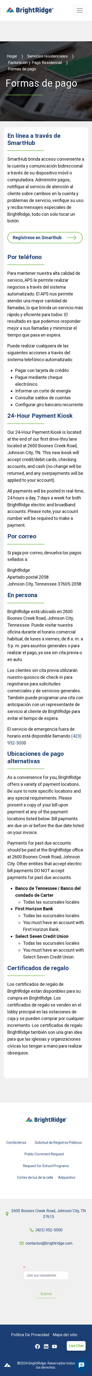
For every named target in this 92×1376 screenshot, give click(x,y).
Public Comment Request (44, 1154)
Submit (46, 1294)
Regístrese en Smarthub (37, 237)
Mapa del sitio (65, 1334)
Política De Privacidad (30, 1334)
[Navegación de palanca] (80, 10)
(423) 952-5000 (49, 1230)
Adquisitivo (66, 1177)
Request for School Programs (46, 1166)
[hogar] (29, 8)
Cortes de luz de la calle (35, 1177)
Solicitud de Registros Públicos (58, 1142)
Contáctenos (16, 1142)
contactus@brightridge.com (49, 1243)
